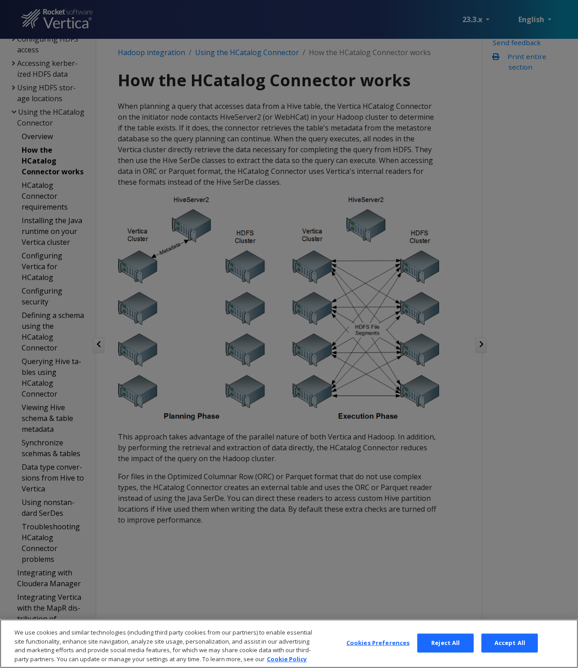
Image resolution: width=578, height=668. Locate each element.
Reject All (445, 643)
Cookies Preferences (378, 643)
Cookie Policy (287, 658)
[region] (289, 643)
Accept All (509, 643)
